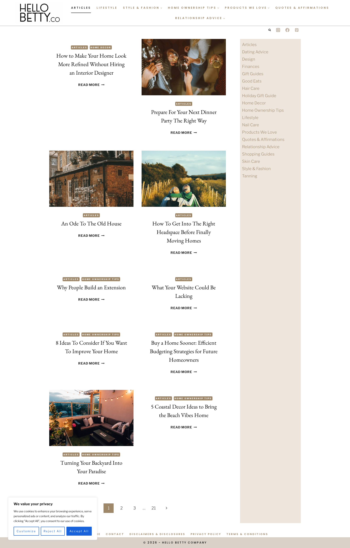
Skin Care (251, 161)
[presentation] (184, 67)
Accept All (79, 531)
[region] (52, 518)
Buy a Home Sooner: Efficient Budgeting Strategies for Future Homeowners (184, 351)
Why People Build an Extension (91, 287)
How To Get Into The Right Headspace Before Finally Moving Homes (183, 232)
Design (248, 59)
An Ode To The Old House (91, 223)
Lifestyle (107, 8)
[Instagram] (278, 30)
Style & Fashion (256, 168)
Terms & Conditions (247, 534)
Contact (115, 534)
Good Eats (251, 81)
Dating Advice (255, 51)
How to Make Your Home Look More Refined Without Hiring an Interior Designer (91, 64)
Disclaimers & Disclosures (157, 534)
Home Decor (101, 47)
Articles (81, 8)
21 (154, 508)
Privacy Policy (206, 534)
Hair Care (250, 88)
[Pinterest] (297, 30)
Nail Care (250, 124)
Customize (26, 531)
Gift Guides (252, 73)
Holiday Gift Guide (259, 95)
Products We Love (259, 132)
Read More (91, 85)
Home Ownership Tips (100, 279)
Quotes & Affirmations (302, 8)
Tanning (249, 176)
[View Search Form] (269, 30)
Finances (250, 66)
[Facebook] (287, 30)
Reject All (53, 531)
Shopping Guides (258, 154)
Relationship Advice (261, 146)
